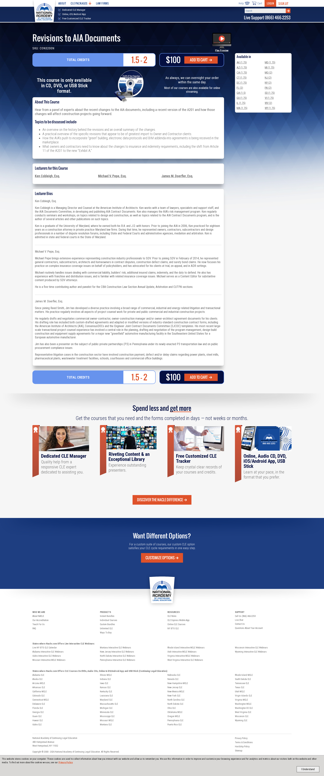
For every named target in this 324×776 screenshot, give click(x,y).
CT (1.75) (242, 77)
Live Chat (239, 620)
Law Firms (102, 3)
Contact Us (240, 624)
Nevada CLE (172, 679)
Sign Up (283, 3)
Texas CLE (239, 687)
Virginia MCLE (241, 699)
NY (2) (268, 82)
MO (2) (268, 72)
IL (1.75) (241, 103)
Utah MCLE (240, 691)
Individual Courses (108, 620)
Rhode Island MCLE (244, 675)
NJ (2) (268, 77)
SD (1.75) (270, 93)
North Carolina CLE (175, 699)
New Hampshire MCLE (177, 683)
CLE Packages (79, 3)
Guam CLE (37, 716)
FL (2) (240, 88)
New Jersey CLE (174, 687)
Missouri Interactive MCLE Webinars (48, 660)
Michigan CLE (106, 708)
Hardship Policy (242, 746)
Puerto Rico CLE (174, 724)
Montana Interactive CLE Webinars (115, 647)
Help (241, 3)
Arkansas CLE (38, 687)
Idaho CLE (37, 724)
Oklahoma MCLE (174, 712)
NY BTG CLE (173, 628)
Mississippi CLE (107, 716)
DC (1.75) (242, 82)
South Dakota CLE (243, 679)
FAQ (34, 628)
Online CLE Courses (176, 624)
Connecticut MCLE (40, 699)
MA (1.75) (242, 108)
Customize (160, 557)
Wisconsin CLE (241, 716)
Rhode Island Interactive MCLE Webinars (186, 647)
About (62, 3)
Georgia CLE (38, 712)
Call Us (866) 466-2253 (245, 616)
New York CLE (173, 695)
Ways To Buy (106, 632)
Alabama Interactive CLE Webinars (48, 651)
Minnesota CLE (106, 712)
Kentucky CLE (106, 691)
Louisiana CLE (106, 695)
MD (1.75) (270, 62)
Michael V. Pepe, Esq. (112, 176)
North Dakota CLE (175, 704)
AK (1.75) (242, 62)
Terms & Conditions (244, 742)
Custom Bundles (107, 624)
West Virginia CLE (243, 712)
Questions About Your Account (249, 628)
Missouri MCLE (107, 720)
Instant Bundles (107, 616)
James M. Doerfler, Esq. (177, 176)
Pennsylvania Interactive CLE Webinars (117, 660)
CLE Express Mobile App (178, 620)
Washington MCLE (243, 704)
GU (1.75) (242, 98)
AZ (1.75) (242, 67)
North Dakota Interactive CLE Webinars (117, 656)
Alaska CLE (37, 679)
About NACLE (38, 616)
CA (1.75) (242, 72)
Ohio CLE (171, 708)
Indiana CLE (105, 679)
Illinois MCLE (106, 675)
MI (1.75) (269, 67)
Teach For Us (38, 624)
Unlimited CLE (106, 628)
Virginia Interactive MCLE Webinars (183, 656)
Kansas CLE (105, 687)
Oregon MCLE (173, 716)
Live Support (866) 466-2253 (267, 17)
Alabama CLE (38, 675)
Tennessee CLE (242, 683)
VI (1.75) (269, 98)
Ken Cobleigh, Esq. (47, 176)
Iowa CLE (104, 683)
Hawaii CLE (37, 720)
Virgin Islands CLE (243, 695)
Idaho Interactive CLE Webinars (46, 656)
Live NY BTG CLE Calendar (44, 647)
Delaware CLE (38, 704)
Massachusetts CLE (109, 704)
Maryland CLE (106, 699)
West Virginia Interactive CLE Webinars (185, 660)
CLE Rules (171, 616)
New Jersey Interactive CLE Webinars (117, 651)
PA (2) (268, 88)
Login (270, 3)
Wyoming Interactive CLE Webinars (251, 651)
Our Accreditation (40, 620)
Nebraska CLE (173, 675)
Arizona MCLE (38, 683)
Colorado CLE (38, 695)
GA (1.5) (241, 93)
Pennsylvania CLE (175, 720)
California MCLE (39, 691)
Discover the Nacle (160, 499)
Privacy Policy (65, 762)
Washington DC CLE (244, 708)
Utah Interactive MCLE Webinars (181, 651)
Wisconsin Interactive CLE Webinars (251, 647)
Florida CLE (37, 708)
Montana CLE (106, 724)
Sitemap (238, 750)
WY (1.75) (270, 108)
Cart (259, 3)
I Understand (308, 769)
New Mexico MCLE (175, 691)
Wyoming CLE (241, 720)
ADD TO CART (199, 59)
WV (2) (268, 103)
